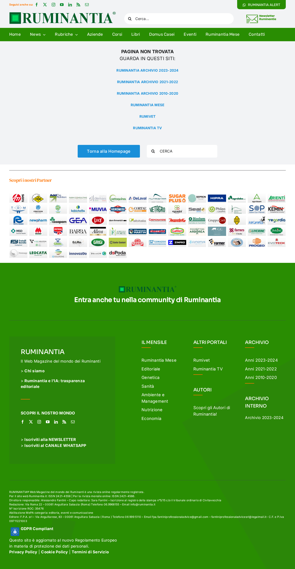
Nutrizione (152, 409)
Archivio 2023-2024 (264, 417)
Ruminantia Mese (159, 360)
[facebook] (36, 4)
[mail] (87, 4)
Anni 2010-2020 (261, 377)
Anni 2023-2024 (261, 360)
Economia (151, 418)
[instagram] (53, 4)
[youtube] (62, 4)
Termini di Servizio (90, 552)
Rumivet (201, 360)
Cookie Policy (54, 552)
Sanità (148, 386)
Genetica (150, 377)
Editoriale (151, 369)
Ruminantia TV (208, 369)
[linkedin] (70, 4)
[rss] (78, 4)
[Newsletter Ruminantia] (261, 15)
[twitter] (45, 4)
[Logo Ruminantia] (62, 13)
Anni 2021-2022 (261, 369)
